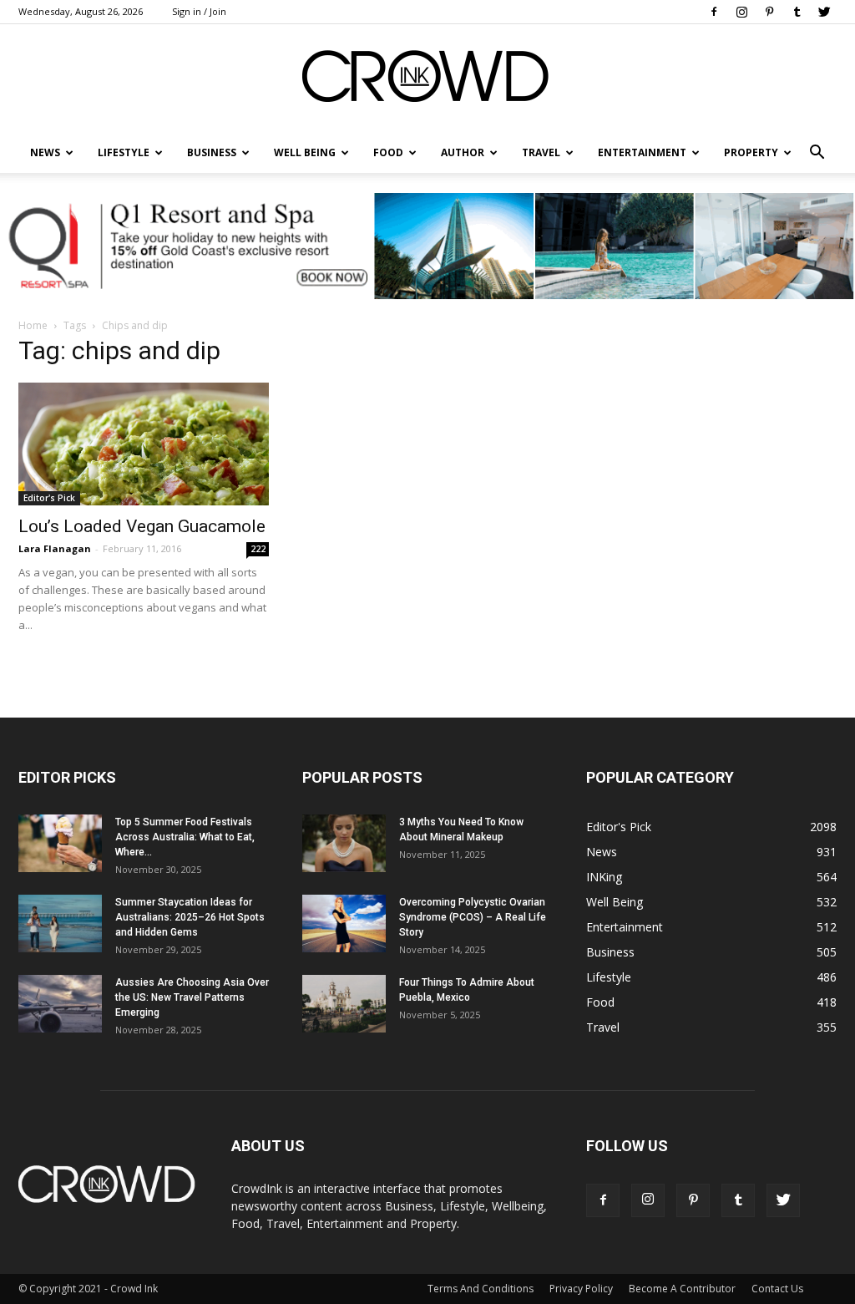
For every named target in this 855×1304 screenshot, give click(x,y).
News (601, 852)
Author (462, 152)
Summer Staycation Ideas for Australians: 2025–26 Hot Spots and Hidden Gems (190, 917)
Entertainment (642, 152)
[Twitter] (824, 11)
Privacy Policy (581, 1288)
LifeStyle (123, 152)
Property (751, 152)
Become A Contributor (682, 1288)
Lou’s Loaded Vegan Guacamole (142, 526)
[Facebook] (713, 11)
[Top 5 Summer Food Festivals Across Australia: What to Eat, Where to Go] (60, 843)
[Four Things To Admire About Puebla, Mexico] (344, 1004)
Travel (541, 152)
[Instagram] (741, 11)
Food (388, 152)
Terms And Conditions (481, 1288)
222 (258, 549)
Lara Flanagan (54, 548)
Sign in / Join (199, 11)
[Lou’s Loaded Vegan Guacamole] (143, 444)
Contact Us (777, 1288)
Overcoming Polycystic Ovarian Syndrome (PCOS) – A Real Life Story (472, 917)
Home (33, 325)
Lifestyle (608, 977)
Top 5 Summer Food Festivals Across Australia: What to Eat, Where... (185, 837)
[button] (817, 153)
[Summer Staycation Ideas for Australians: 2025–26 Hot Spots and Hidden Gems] (60, 923)
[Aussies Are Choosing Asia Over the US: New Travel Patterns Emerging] (60, 1004)
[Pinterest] (769, 11)
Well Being (305, 152)
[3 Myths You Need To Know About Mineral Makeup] (344, 843)
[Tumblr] (796, 11)
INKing (604, 877)
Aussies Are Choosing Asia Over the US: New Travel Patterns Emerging (192, 997)
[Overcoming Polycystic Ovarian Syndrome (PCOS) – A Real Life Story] (344, 923)
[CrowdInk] (427, 79)
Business (211, 152)
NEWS (45, 152)
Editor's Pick (49, 498)
